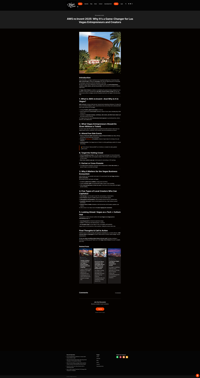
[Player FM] (120, 357)
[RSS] (127, 357)
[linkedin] (77, 6)
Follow (116, 3)
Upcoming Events (108, 3)
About (95, 3)
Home (80, 3)
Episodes (86, 3)
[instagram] (132, 3)
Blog (91, 3)
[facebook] (129, 3)
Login (122, 3)
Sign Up (100, 309)
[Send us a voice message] (197, 375)
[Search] (126, 3)
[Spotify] (117, 357)
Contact (100, 3)
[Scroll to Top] (197, 371)
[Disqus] (100, 330)
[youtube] (130, 3)
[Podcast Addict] (124, 357)
